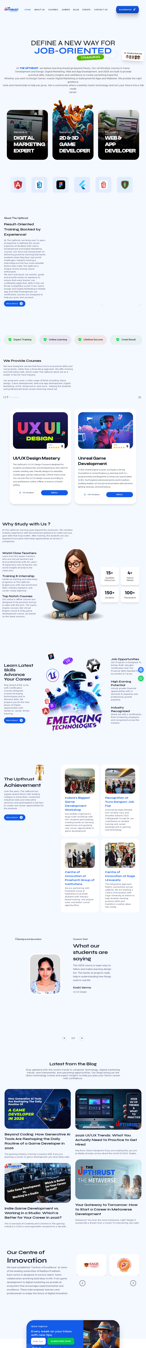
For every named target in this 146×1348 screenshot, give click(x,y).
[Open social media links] (141, 670)
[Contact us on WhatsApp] (141, 678)
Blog (76, 9)
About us (39, 9)
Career (66, 9)
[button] (64, 1038)
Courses (53, 9)
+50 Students (28, 493)
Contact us (101, 9)
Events (87, 9)
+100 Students (93, 494)
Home (28, 9)
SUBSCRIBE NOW (61, 1341)
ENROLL (54, 493)
